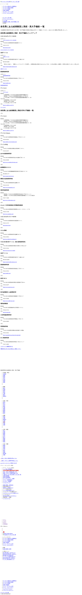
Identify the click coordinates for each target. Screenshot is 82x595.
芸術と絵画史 (6, 10)
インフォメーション (7, 588)
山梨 (4, 407)
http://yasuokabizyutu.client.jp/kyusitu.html (11, 335)
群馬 (4, 390)
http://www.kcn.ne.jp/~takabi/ (9, 250)
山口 (4, 436)
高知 (4, 441)
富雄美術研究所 (6, 75)
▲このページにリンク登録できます (9, 463)
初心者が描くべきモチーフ (9, 552)
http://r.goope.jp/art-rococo (8, 176)
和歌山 (4, 419)
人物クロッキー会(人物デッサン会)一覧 (12, 474)
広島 (4, 432)
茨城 (4, 389)
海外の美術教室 (6, 477)
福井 (4, 406)
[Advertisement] (39, 360)
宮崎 (4, 452)
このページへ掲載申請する (7, 346)
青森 (4, 375)
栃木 (4, 388)
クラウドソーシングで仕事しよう (10, 493)
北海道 (4, 373)
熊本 (4, 450)
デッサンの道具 (6, 9)
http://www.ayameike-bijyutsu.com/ (10, 162)
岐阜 (4, 413)
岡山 (4, 430)
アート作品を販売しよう (8, 490)
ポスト (4, 519)
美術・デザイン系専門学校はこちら (9, 460)
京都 (4, 420)
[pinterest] (3, 532)
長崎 (4, 448)
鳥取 (4, 434)
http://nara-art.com (6, 47)
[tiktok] (8, 533)
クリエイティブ (6, 482)
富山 (4, 403)
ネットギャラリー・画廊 (8, 478)
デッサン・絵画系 (7, 481)
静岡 (4, 410)
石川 (4, 404)
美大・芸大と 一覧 (10, 471)
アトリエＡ (5, 92)
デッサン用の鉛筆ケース (8, 559)
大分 (4, 449)
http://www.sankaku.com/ (8, 214)
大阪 (4, 423)
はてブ (4, 522)
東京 (4, 394)
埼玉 (4, 392)
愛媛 (4, 438)
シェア (4, 521)
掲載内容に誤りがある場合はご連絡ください (11, 348)
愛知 (4, 411)
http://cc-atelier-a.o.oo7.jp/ (8, 105)
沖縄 (4, 454)
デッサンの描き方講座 (8, 7)
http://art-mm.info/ (6, 312)
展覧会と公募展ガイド (8, 487)
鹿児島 (4, 453)
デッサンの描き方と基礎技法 (9, 6)
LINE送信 (5, 523)
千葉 (4, 393)
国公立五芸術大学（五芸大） (9, 554)
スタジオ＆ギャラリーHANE (9, 40)
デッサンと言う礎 (5, 592)
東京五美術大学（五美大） (9, 558)
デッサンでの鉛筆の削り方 (9, 556)
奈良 (4, 422)
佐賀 (4, 446)
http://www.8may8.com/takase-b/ (9, 239)
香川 (4, 437)
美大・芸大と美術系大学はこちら (9, 458)
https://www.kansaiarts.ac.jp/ (9, 187)
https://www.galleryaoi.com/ (8, 300)
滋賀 (4, 416)
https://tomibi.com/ (7, 83)
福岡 (4, 445)
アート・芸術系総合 (7, 480)
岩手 (4, 378)
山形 (4, 379)
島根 (4, 433)
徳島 (4, 440)
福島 (4, 382)
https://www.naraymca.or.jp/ (8, 287)
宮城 (4, 380)
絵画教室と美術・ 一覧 (11, 470)
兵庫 (4, 424)
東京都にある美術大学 (8, 555)
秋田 (4, 376)
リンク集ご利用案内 (7, 469)
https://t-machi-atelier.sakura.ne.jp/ (10, 66)
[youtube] (9, 534)
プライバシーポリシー (8, 590)
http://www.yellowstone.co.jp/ (9, 200)
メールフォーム (6, 498)
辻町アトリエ (6, 56)
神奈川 (4, 396)
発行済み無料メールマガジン (9, 495)
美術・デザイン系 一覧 (10, 473)
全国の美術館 (6, 475)
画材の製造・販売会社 (8, 485)
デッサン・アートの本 (8, 11)
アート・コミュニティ (8, 13)
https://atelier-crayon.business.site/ (10, 141)
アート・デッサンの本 (8, 543)
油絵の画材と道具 (7, 548)
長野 (4, 408)
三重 (4, 418)
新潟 (4, 402)
